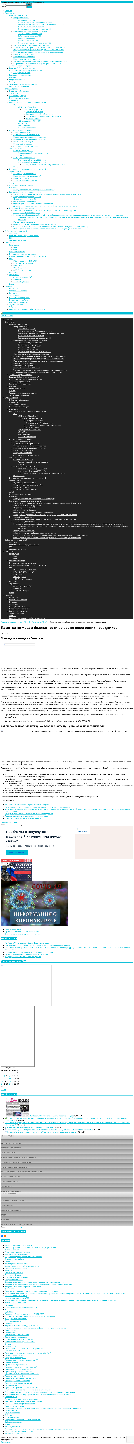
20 (10, 1081)
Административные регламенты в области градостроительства (39, 47)
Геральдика (14, 245)
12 (7, 1078)
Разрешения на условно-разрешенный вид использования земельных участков (38, 1394)
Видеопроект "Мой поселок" (17, 1263)
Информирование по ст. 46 (24, 199)
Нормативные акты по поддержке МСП (21, 1325)
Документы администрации (20, 66)
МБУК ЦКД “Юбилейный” (28, 107)
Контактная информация (32, 109)
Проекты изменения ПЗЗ (28, 40)
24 (2, 1084)
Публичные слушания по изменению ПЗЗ (34, 43)
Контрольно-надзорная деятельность (25, 192)
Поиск (3, 4)
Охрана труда (15, 93)
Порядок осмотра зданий (23, 54)
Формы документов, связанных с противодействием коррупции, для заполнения (47, 229)
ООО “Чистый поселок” (27, 128)
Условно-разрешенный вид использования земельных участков (40, 61)
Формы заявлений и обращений (39, 114)
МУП (15, 105)
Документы (10, 13)
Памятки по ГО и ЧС (21, 178)
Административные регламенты (26, 135)
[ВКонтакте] (2, 1236)
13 (10, 1078)
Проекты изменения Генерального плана (35, 22)
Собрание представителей (16, 231)
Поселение (9, 242)
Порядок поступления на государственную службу (34, 190)
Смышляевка (6, 1442)
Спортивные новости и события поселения (27, 309)
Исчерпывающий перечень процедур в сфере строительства (38, 50)
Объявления (14, 295)
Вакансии (13, 187)
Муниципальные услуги (23, 141)
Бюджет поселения (17, 79)
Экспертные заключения (19, 86)
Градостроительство (18, 15)
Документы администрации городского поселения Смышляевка (31, 1291)
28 (13, 1084)
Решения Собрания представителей (24, 68)
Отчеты (12, 82)
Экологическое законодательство (23, 84)
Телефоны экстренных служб (25, 180)
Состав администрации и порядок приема (43, 116)
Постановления (11, 1362)
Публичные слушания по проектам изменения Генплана (41, 24)
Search (3, 7)
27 (10, 1084)
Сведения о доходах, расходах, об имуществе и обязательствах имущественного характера (51, 226)
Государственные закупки (20, 75)
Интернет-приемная (34, 112)
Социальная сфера (16, 148)
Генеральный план (21, 17)
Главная (8, 11)
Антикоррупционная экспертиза (26, 213)
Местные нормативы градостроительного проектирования (38, 52)
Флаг (15, 249)
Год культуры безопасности (24, 174)
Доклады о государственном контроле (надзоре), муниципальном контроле (45, 206)
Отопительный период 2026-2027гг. (32, 162)
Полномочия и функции (19, 98)
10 (2, 1078)
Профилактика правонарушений (27, 197)
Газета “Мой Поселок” (18, 291)
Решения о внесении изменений (31, 27)
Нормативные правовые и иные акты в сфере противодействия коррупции (44, 210)
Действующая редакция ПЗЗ (29, 36)
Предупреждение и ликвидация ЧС (28, 176)
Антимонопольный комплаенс (26, 146)
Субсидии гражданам (13, 1422)
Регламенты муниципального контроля (29, 139)
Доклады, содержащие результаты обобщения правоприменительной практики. (47, 194)
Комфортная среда (17, 252)
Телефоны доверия (21, 281)
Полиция (13, 272)
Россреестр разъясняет (18, 302)
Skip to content (7, 315)
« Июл (3, 1090)
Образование (18, 167)
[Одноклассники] (5, 1236)
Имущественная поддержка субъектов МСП (27, 169)
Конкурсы (9, 1305)
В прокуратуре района (18, 300)
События (12, 307)
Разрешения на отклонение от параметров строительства (37, 63)
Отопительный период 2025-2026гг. (32, 160)
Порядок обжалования (22, 144)
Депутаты (13, 233)
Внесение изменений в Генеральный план (22, 1266)
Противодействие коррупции (21, 208)
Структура (13, 100)
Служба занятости (16, 304)
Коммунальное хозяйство (24, 158)
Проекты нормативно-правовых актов (25, 70)
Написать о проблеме (17, 852)
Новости (8, 286)
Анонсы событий (12, 1250)
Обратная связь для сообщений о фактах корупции (34, 224)
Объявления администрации (21, 185)
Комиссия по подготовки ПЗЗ (30, 34)
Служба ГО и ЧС (15, 171)
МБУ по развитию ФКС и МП (29, 121)
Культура (13, 293)
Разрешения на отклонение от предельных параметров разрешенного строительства (41, 1392)
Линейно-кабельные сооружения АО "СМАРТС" (24, 1314)
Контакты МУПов (33, 118)
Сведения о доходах (17, 240)
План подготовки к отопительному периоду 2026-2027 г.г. (46, 164)
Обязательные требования (24, 201)
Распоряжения (11, 1397)
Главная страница (8, 622)
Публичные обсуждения (19, 91)
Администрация (11, 89)
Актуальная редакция (26, 20)
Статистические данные (23, 151)
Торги (11, 183)
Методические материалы (24, 222)
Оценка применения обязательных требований (33, 203)
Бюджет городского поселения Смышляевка (23, 1257)
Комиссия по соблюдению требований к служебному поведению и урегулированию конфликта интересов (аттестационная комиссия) (68, 215)
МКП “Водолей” (24, 125)
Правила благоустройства (24, 57)
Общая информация (17, 96)
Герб (15, 247)
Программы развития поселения (26, 59)
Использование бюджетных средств (33, 153)
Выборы (12, 77)
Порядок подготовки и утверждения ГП (34, 29)
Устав (11, 284)
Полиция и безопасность (19, 298)
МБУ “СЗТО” (22, 123)
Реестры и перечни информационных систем (27, 102)
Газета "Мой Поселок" (14, 1273)
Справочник (14, 275)
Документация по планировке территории (31, 45)
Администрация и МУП (22, 277)
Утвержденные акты (21, 73)
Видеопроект (14, 288)
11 (5, 1078)
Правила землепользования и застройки (30, 31)
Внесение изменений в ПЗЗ (29, 38)
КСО (11, 238)
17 (2, 1081)
